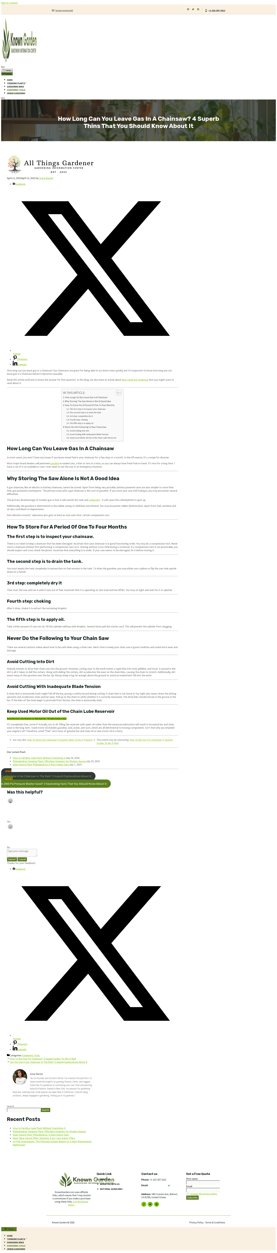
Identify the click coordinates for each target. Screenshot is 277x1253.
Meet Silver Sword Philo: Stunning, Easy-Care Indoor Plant (44, 1138)
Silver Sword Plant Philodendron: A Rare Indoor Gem (41, 764)
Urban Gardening (16, 93)
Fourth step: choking (79, 419)
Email (189, 1186)
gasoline (54, 463)
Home (10, 80)
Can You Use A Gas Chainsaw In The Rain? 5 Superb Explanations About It (46, 774)
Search (10, 1106)
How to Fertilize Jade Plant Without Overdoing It (39, 758)
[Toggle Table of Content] (117, 392)
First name (192, 1178)
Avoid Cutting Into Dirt (79, 430)
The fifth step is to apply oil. (82, 423)
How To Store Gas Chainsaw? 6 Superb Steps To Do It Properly (60, 739)
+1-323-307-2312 (216, 10)
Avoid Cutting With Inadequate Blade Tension (89, 434)
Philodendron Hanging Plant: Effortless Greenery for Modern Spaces (49, 761)
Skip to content (9, 2)
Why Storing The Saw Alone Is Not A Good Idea (88, 401)
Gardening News (15, 86)
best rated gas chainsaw (135, 379)
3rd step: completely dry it (81, 416)
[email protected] (158, 1185)
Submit (12, 859)
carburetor (94, 500)
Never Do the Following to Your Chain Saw (85, 426)
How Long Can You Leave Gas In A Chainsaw (86, 397)
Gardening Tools (16, 90)
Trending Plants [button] (16, 83)
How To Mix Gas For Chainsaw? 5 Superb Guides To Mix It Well (43, 1058)
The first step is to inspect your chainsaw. (88, 409)
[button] (3, 67)
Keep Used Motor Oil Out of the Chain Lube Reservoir (93, 437)
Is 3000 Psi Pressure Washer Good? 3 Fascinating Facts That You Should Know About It (54, 781)
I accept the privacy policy (203, 1193)
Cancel (22, 859)
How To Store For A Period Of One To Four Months (90, 405)
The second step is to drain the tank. (85, 412)
